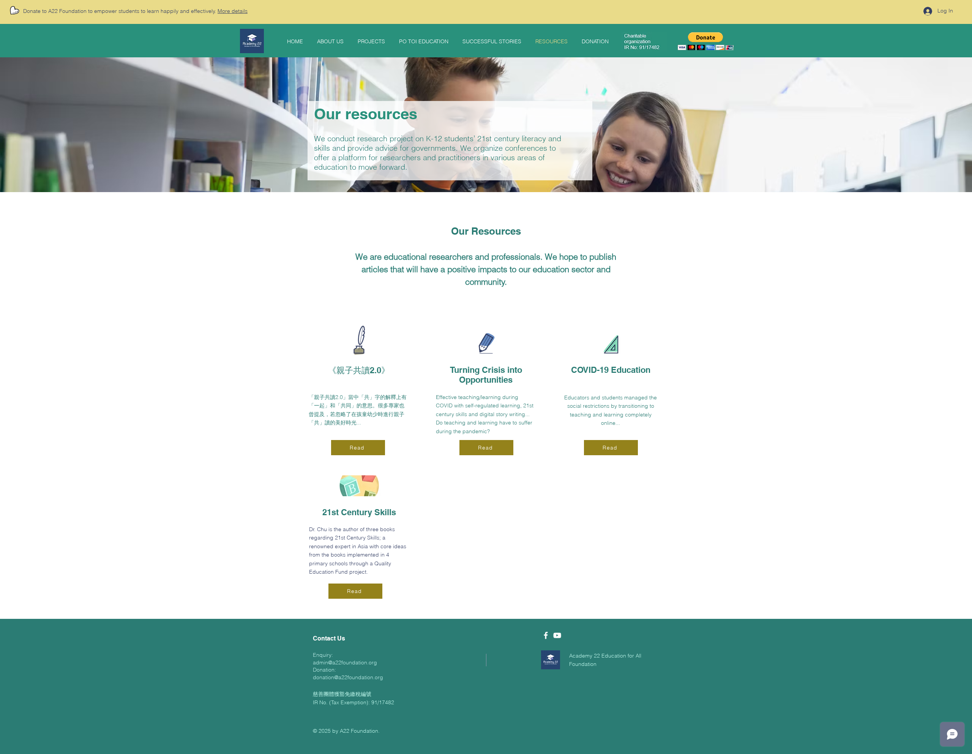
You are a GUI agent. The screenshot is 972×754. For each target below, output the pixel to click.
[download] (550, 659)
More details (233, 11)
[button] (706, 41)
